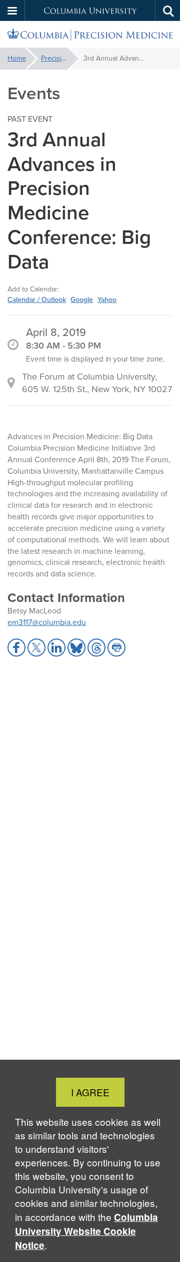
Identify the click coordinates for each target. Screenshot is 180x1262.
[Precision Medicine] (90, 35)
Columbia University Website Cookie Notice (86, 1231)
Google (81, 299)
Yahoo (107, 299)
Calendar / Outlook (37, 299)
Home (17, 58)
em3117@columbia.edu (47, 622)
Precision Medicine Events (59, 58)
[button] (12, 10)
